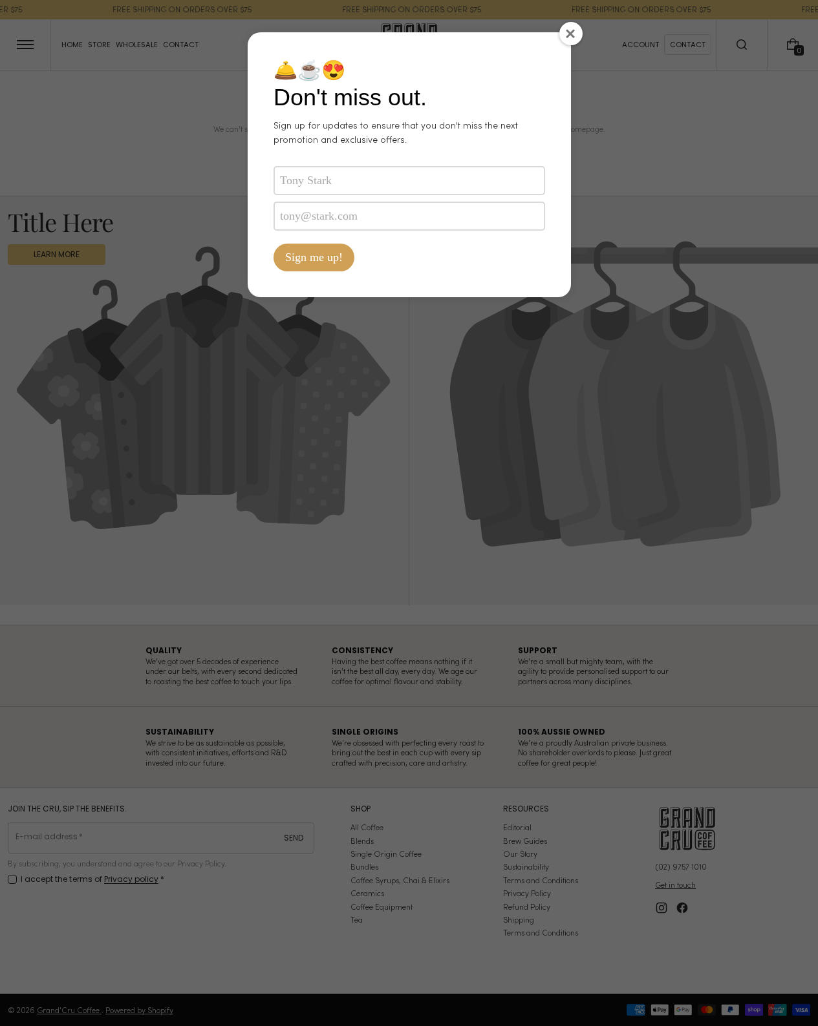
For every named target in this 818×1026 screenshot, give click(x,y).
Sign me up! (314, 257)
